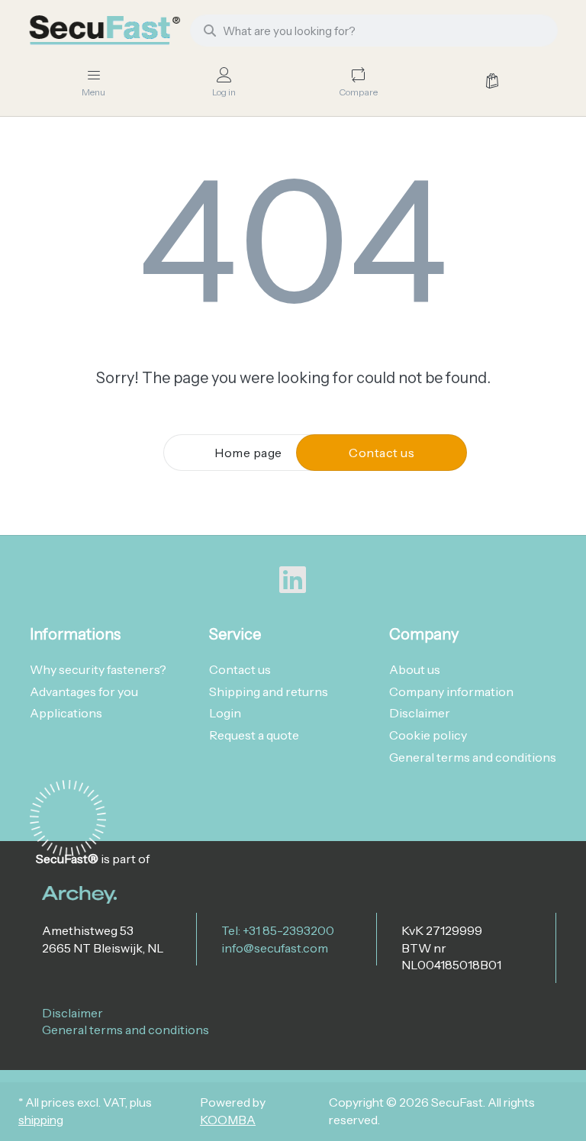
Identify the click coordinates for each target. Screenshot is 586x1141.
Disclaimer (72, 1012)
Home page (248, 452)
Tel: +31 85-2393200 (277, 930)
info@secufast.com (274, 948)
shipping (40, 1120)
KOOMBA (228, 1120)
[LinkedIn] (293, 580)
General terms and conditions (125, 1029)
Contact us (381, 452)
